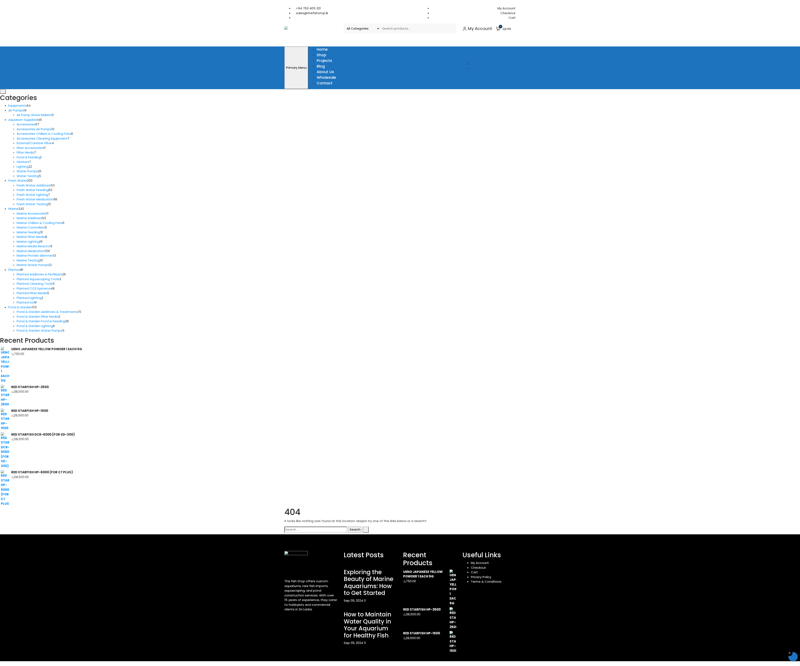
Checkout (508, 13)
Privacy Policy (481, 577)
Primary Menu (296, 67)
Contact (324, 83)
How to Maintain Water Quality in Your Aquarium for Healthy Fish (367, 625)
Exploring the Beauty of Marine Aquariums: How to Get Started (368, 582)
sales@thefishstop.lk (311, 13)
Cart (512, 17)
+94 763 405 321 (308, 8)
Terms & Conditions (486, 581)
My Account (507, 8)
